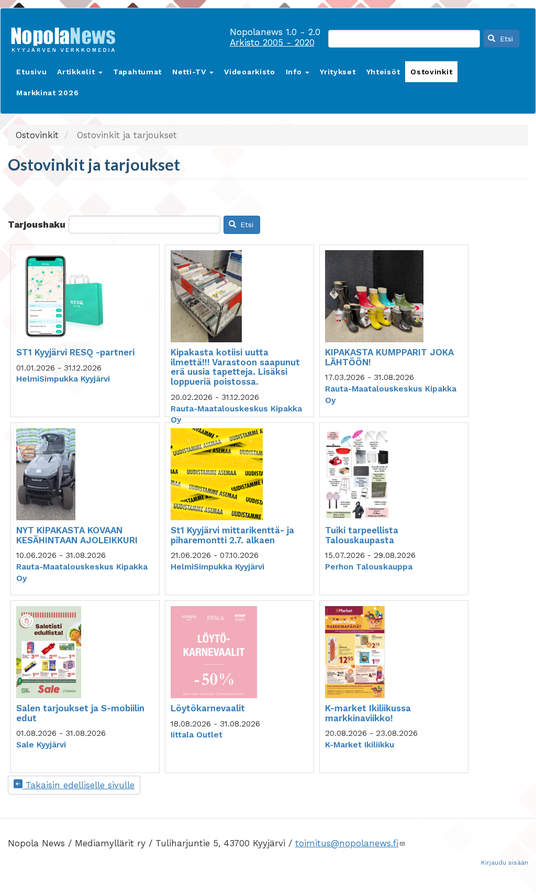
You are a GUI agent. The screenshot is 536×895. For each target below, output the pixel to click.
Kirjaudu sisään (504, 862)
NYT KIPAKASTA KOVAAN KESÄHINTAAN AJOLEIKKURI (77, 535)
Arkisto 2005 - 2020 (272, 42)
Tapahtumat (137, 72)
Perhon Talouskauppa (368, 567)
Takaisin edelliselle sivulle (79, 785)
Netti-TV (190, 72)
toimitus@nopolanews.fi (346, 843)
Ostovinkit (431, 72)
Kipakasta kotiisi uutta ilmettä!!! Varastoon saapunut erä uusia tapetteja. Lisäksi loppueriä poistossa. (235, 367)
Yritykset (337, 72)
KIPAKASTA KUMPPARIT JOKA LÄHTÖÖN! (389, 357)
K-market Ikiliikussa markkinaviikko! (368, 713)
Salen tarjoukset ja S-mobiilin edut (80, 713)
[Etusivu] (67, 37)
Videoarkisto (249, 72)
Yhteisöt (383, 72)
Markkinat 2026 (47, 92)
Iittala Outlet (196, 735)
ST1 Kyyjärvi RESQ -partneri (75, 352)
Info (295, 72)
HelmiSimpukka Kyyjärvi (63, 379)
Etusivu (31, 72)
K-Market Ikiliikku (359, 744)
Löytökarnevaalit (208, 708)
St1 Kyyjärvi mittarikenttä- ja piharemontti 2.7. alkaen (232, 535)
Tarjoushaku (36, 224)
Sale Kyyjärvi (41, 744)
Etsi (505, 39)
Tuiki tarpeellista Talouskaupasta (361, 535)
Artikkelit (77, 72)
